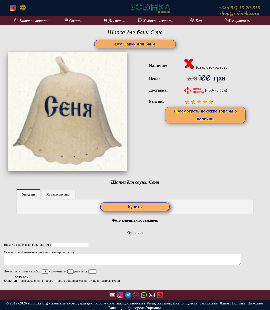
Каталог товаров (34, 20)
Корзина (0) (242, 20)
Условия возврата (158, 20)
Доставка (117, 20)
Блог (199, 20)
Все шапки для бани (135, 44)
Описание (28, 194)
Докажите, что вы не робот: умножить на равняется (46, 271)
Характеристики (58, 194)
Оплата (75, 20)
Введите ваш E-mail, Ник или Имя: (28, 244)
